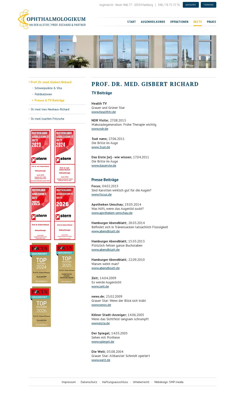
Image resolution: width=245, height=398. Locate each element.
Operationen (179, 22)
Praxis (211, 22)
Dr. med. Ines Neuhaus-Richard (50, 109)
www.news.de (101, 305)
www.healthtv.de (103, 112)
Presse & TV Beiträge (50, 100)
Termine (208, 4)
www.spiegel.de (102, 341)
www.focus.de (101, 194)
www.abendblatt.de (105, 231)
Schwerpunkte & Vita (48, 88)
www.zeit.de (100, 286)
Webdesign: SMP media (168, 382)
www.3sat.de (100, 147)
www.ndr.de (99, 128)
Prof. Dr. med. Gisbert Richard (51, 82)
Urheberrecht (141, 382)
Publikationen (43, 94)
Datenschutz (89, 382)
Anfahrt (190, 4)
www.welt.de (100, 360)
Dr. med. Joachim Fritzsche (47, 119)
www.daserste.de (103, 165)
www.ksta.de (100, 323)
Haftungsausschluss (115, 382)
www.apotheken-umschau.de (111, 213)
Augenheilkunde (153, 22)
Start (131, 22)
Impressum (69, 382)
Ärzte (198, 22)
